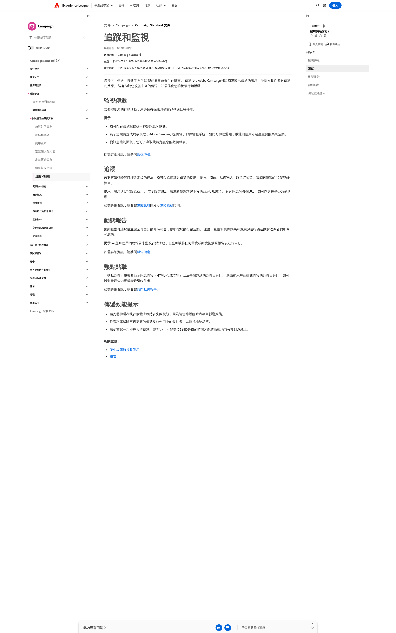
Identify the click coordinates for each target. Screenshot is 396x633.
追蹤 (311, 68)
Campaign (123, 25)
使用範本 (41, 143)
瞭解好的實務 (43, 126)
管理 (32, 294)
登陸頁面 (37, 236)
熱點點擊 (314, 85)
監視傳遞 (143, 154)
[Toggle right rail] (307, 16)
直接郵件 (37, 219)
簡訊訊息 (37, 194)
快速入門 (34, 77)
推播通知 (37, 203)
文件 (107, 25)
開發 (32, 286)
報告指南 (143, 252)
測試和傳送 (35, 253)
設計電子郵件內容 (39, 245)
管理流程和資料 (38, 278)
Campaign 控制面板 (42, 311)
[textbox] (57, 37)
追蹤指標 (166, 205)
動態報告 (314, 77)
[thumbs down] (227, 627)
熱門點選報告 (147, 289)
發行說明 (34, 68)
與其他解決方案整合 (40, 269)
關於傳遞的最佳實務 (42, 118)
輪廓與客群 (35, 85)
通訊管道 (34, 93)
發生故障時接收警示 (124, 350)
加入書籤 (318, 44)
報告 (113, 356)
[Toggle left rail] (88, 16)
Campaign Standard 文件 (152, 25)
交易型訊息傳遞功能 (43, 227)
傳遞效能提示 (316, 93)
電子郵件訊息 (39, 186)
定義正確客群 (43, 159)
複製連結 (335, 44)
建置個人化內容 (45, 151)
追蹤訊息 (143, 205)
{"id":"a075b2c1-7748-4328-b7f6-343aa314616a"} (140, 61)
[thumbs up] (219, 627)
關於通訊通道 (39, 110)
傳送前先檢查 (43, 168)
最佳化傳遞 (42, 135)
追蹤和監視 (42, 176)
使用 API (34, 302)
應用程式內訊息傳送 (43, 211)
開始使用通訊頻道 (44, 102)
